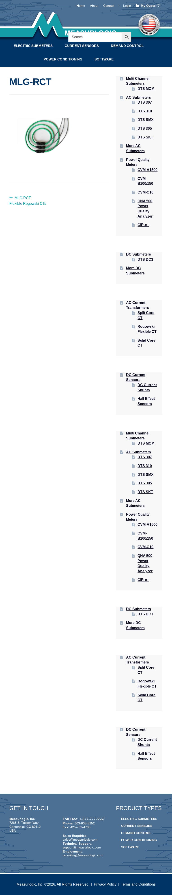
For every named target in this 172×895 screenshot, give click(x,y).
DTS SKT (145, 137)
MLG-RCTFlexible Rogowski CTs (27, 201)
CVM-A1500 (147, 170)
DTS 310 (145, 111)
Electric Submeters (33, 46)
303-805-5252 (85, 823)
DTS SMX (146, 120)
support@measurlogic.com (82, 847)
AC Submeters (138, 97)
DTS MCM (146, 89)
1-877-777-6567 (92, 819)
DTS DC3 (145, 259)
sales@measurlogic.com (80, 839)
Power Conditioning (63, 59)
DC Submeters (138, 254)
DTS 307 (145, 102)
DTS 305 (145, 128)
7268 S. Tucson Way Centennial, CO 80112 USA (25, 826)
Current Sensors (82, 46)
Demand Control (127, 46)
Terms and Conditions (138, 884)
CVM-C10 (145, 192)
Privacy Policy (105, 884)
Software (104, 59)
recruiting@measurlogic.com (83, 855)
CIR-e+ (143, 225)
